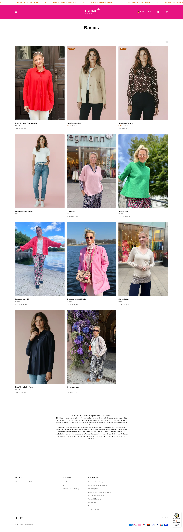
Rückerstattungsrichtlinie (96, 495)
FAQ (64, 485)
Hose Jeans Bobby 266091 (24, 211)
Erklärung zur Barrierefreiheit (97, 485)
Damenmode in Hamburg (71, 489)
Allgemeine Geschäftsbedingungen (99, 492)
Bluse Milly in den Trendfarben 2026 (26, 123)
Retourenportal (93, 489)
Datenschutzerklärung (95, 482)
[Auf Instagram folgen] (21, 518)
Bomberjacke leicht (73, 387)
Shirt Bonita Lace (123, 299)
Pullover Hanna (123, 211)
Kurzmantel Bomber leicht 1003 (77, 299)
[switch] (177, 525)
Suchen (90, 506)
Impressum (92, 502)
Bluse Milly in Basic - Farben (24, 387)
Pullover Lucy (71, 211)
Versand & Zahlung (94, 499)
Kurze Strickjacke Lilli (22, 299)
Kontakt (65, 482)
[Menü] (180, 513)
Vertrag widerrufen (94, 509)
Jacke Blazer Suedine (74, 123)
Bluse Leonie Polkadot (125, 123)
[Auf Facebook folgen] (16, 518)
